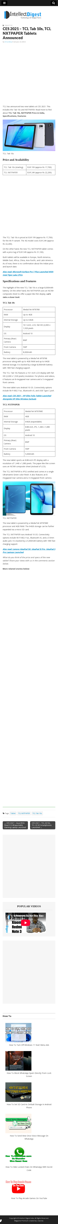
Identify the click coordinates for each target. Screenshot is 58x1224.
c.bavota (40, 1221)
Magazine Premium (21, 1221)
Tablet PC (9, 25)
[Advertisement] (29, 74)
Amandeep (8, 42)
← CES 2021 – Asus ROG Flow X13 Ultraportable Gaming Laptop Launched (15, 825)
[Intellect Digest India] (22, 13)
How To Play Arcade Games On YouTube (29, 1198)
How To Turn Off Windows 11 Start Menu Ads (29, 1045)
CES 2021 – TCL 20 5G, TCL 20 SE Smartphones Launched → (42, 825)
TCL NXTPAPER (24, 813)
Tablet (13, 813)
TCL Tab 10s (37, 813)
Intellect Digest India (26, 1218)
